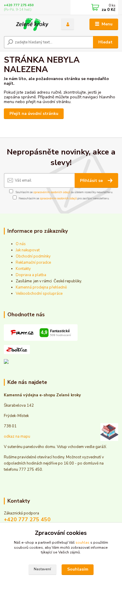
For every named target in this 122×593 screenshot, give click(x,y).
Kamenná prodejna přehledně (41, 287)
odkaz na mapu (17, 436)
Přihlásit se (92, 180)
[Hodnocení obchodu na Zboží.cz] (17, 349)
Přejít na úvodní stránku (33, 113)
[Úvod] (28, 24)
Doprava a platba (31, 275)
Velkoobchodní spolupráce (39, 293)
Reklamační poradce (33, 262)
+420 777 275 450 (19, 5)
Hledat (105, 42)
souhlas (82, 542)
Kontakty (23, 268)
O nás (21, 244)
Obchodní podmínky (33, 256)
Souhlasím (77, 569)
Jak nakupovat (28, 250)
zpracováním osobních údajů (51, 192)
